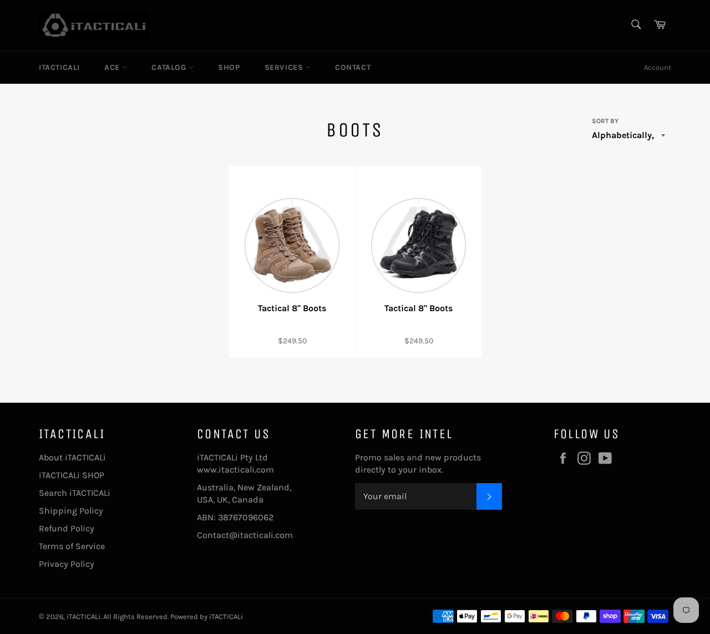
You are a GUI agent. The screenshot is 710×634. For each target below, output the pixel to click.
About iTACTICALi (72, 457)
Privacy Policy (66, 564)
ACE (113, 67)
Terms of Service (72, 546)
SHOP (229, 67)
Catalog (170, 67)
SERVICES (285, 67)
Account (657, 67)
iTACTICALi (59, 67)
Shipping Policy (71, 510)
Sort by (605, 121)
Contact (353, 67)
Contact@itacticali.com (245, 535)
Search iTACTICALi (74, 493)
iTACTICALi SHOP (71, 475)
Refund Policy (66, 528)
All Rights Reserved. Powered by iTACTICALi (173, 616)
